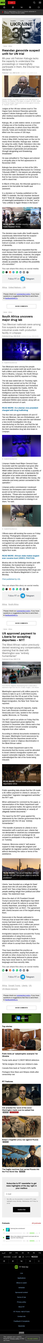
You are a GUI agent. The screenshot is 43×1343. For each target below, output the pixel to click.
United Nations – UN (16, 287)
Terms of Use (21, 1297)
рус (16, 1253)
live (11, 2)
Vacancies (21, 1326)
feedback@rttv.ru (11, 298)
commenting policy (23, 294)
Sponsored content (21, 1292)
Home (5, 46)
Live (21, 1273)
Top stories (7, 1026)
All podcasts (36, 1223)
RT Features (7, 1081)
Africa (10, 46)
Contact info (21, 1316)
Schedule (21, 1287)
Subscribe (21, 1210)
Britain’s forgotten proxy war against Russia (20, 1140)
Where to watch (21, 1283)
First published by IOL (11, 579)
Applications (21, 1278)
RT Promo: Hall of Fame (21, 1311)
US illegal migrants (10, 989)
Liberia (24, 986)
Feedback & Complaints (21, 1321)
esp (10, 1253)
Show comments (21, 306)
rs (34, 1253)
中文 (40, 1253)
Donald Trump (14, 986)
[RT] (7, 1257)
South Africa (13, 604)
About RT (21, 1307)
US (30, 986)
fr (28, 1253)
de (23, 1253)
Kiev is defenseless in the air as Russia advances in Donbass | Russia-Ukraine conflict (20, 12)
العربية (3, 1253)
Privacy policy (21, 1302)
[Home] (2, 2)
